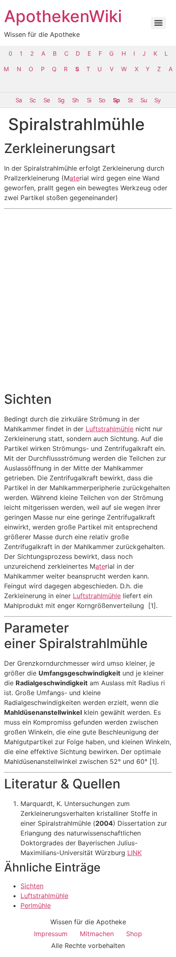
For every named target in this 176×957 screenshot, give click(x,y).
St (130, 100)
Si (89, 100)
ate (74, 178)
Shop (134, 934)
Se (46, 100)
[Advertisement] (88, 300)
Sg (61, 100)
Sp (116, 100)
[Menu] (158, 23)
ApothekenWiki (63, 16)
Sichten (31, 886)
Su (143, 100)
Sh (75, 100)
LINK (134, 853)
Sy (157, 100)
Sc (32, 100)
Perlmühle (35, 905)
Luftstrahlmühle (109, 429)
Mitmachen (97, 934)
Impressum (51, 934)
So (102, 100)
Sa (19, 100)
